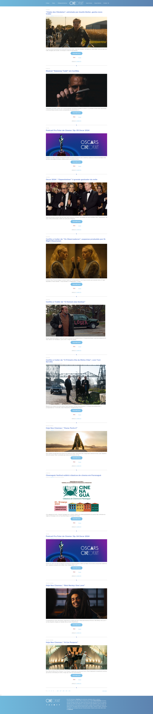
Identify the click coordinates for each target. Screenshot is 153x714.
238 (63, 690)
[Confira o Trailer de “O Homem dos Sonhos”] (75, 320)
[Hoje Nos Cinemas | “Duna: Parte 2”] (76, 441)
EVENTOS (48, 68)
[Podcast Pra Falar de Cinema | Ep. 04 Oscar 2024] (76, 550)
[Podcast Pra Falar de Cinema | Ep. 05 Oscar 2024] (76, 144)
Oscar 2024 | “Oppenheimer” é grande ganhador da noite (72, 179)
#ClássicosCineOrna (62, 3)
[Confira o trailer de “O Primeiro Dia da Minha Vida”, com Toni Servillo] (76, 384)
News (53, 3)
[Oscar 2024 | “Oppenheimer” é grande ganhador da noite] (76, 198)
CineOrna (52, 15)
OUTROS (48, 9)
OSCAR (47, 128)
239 (66, 690)
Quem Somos (89, 3)
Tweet (79, 57)
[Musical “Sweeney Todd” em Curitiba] (76, 90)
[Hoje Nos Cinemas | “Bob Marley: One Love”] (76, 603)
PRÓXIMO (104, 691)
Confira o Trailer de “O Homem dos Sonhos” (65, 302)
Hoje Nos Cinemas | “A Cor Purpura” (62, 642)
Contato (105, 3)
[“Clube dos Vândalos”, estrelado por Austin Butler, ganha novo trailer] (76, 31)
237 (60, 690)
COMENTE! (76, 61)
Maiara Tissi (52, 132)
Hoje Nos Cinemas (49, 425)
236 (58, 690)
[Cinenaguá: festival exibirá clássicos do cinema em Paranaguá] (76, 495)
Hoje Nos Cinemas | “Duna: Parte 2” (61, 428)
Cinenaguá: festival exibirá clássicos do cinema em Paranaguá (73, 475)
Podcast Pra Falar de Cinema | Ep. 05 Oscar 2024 (67, 130)
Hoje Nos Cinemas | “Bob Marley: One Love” (65, 585)
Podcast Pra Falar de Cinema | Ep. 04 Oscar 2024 (67, 536)
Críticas (47, 3)
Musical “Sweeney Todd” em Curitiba (62, 71)
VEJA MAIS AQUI (76, 53)
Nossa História (97, 3)
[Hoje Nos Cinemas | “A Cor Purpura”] (76, 657)
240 (69, 690)
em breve (48, 236)
